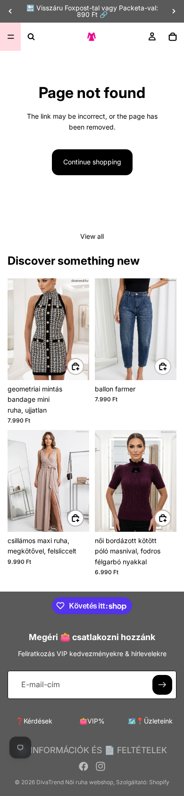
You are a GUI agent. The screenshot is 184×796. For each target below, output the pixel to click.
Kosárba (83, 517)
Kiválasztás (83, 366)
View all (92, 236)
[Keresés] (31, 36)
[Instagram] (100, 766)
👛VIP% (92, 721)
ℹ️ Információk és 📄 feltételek (92, 750)
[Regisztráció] (162, 685)
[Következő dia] (173, 11)
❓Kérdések (34, 721)
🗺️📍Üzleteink (150, 721)
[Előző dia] (10, 11)
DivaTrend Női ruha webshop (74, 782)
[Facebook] (83, 766)
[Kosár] (172, 36)
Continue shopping (92, 162)
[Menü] (11, 37)
